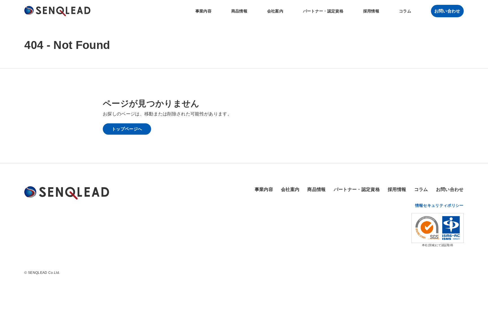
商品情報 (239, 11)
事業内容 (203, 11)
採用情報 (371, 11)
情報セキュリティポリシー (439, 205)
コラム (405, 11)
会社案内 (275, 11)
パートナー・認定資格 (323, 11)
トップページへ (127, 128)
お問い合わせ (447, 10)
